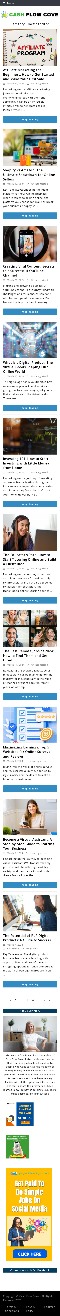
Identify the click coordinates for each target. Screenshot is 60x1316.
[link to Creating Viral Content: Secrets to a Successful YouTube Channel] (30, 244)
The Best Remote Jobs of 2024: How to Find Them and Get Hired (28, 655)
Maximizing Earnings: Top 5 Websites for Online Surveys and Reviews (26, 752)
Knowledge (13, 948)
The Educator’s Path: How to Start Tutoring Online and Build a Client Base (29, 559)
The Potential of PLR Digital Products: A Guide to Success (27, 937)
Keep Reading (30, 119)
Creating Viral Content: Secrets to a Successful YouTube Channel (29, 271)
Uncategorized (39, 83)
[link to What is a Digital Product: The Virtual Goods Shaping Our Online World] (30, 340)
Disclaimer (48, 1307)
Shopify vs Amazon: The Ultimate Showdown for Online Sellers (29, 174)
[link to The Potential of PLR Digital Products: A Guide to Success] (30, 913)
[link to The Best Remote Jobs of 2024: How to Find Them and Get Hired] (30, 628)
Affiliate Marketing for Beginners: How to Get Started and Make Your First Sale (28, 74)
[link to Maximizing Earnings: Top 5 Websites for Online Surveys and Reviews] (30, 725)
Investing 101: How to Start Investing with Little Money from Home (26, 463)
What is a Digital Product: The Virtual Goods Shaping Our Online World (28, 367)
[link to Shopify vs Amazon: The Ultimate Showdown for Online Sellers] (30, 147)
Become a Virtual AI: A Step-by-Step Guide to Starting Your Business (29, 844)
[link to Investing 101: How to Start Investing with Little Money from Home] (30, 436)
